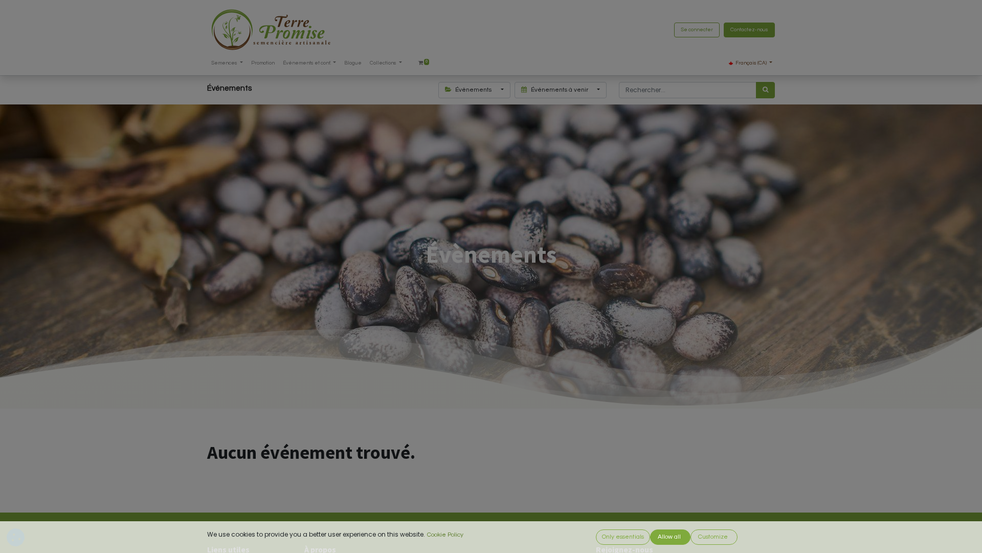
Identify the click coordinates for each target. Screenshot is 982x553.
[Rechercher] (765, 90)
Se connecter (697, 29)
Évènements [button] (473, 90)
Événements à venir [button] (559, 90)
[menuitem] (263, 63)
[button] (623, 537)
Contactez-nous (749, 29)
